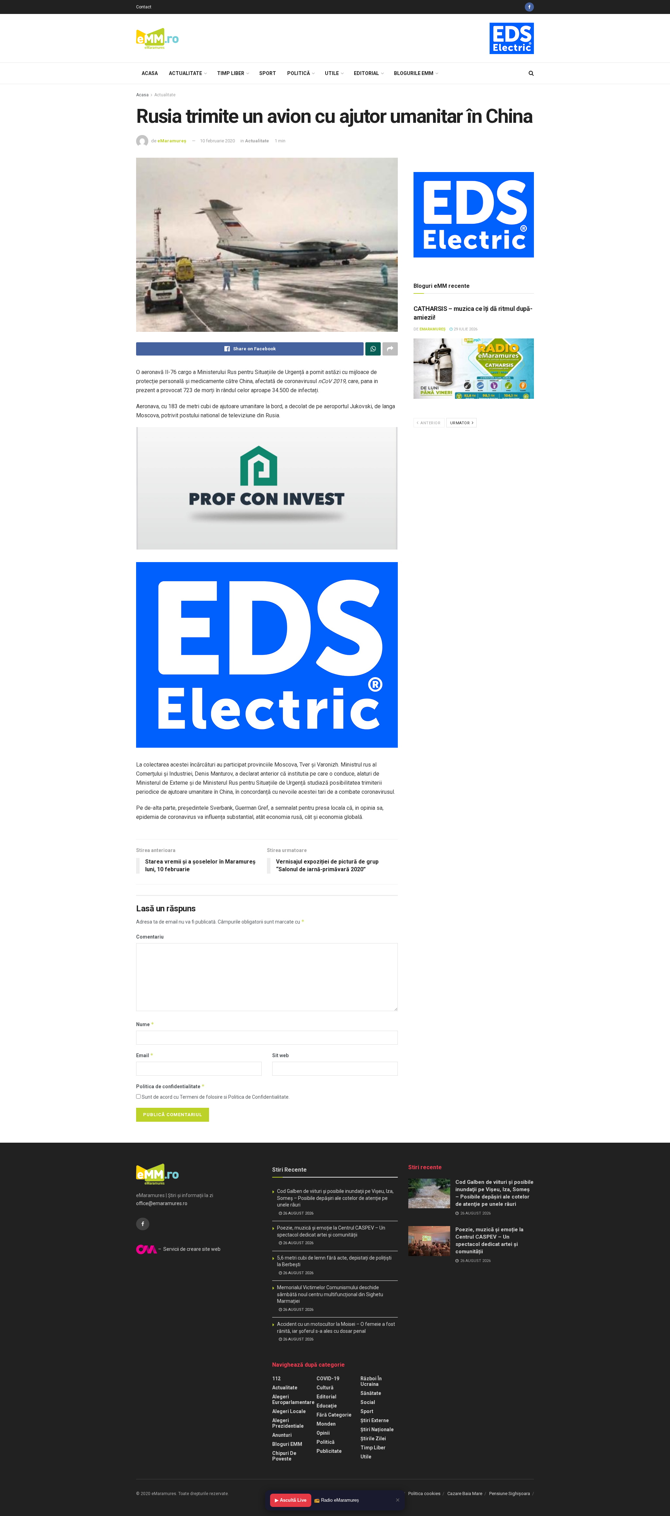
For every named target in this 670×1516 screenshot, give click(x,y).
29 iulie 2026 (465, 329)
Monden (326, 1424)
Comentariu (150, 937)
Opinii (323, 1433)
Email (145, 1055)
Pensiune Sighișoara (509, 1493)
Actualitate (185, 73)
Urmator (460, 423)
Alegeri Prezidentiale (288, 1423)
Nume (145, 1024)
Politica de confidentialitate (170, 1086)
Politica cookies (424, 1493)
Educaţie (327, 1406)
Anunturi (282, 1435)
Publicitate (329, 1451)
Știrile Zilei (373, 1438)
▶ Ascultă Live (290, 1500)
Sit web (280, 1055)
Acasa (150, 73)
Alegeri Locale (289, 1411)
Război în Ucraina (371, 1381)
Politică (298, 73)
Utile (332, 73)
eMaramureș (171, 140)
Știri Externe (374, 1420)
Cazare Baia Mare (464, 1493)
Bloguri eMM (287, 1444)
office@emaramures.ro (161, 1203)
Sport (267, 73)
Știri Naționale (377, 1429)
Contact (143, 7)
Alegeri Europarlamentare (293, 1399)
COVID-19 (328, 1378)
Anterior (430, 423)
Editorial (366, 73)
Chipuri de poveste (284, 1456)
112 (276, 1378)
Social (367, 1402)
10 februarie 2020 (217, 140)
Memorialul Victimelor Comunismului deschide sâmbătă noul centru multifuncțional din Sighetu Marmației (330, 1294)
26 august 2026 (297, 1213)
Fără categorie (334, 1415)
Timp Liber (230, 73)
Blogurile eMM (413, 73)
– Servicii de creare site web (189, 1249)
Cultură (325, 1387)
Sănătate (370, 1393)
